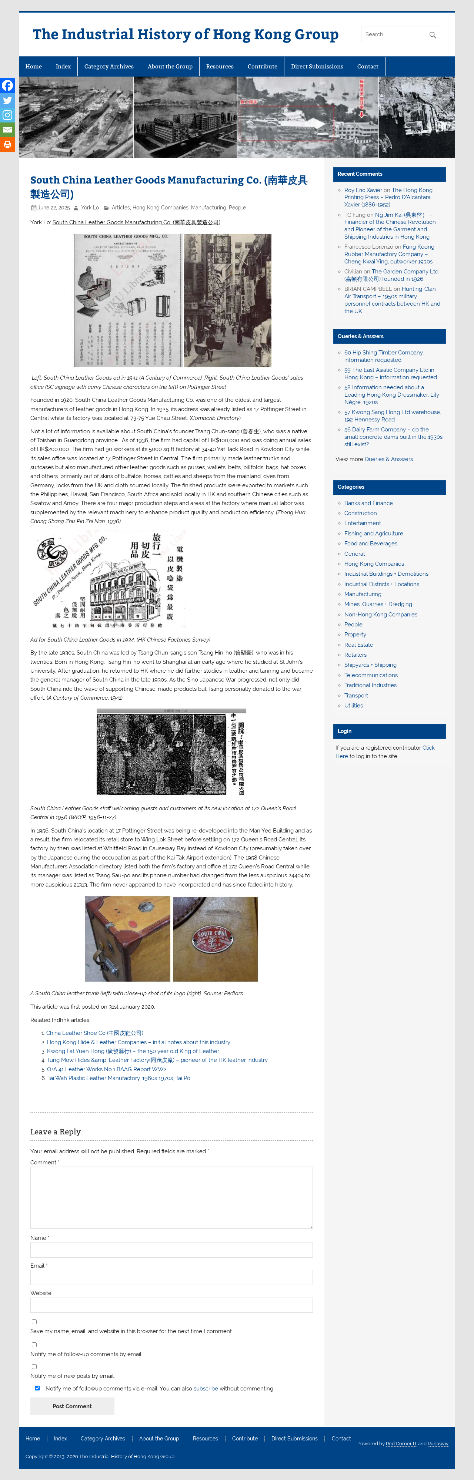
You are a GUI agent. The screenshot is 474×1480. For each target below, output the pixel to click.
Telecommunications (371, 675)
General (354, 554)
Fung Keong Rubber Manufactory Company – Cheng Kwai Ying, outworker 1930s (389, 254)
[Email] (7, 129)
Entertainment (362, 523)
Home (34, 66)
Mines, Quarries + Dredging (378, 604)
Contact (367, 66)
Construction (360, 513)
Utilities (353, 705)
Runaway (438, 1443)
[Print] (7, 144)
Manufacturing (208, 208)
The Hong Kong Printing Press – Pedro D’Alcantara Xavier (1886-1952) (388, 197)
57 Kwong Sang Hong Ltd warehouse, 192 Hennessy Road (392, 416)
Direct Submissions (317, 66)
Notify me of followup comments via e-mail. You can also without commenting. (159, 1388)
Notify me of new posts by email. (72, 1376)
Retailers (355, 655)
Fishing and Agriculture (373, 533)
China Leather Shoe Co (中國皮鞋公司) (94, 1033)
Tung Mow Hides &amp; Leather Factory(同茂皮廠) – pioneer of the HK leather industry (157, 1060)
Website (40, 1293)
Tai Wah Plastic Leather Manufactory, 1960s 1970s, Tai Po (118, 1078)
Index (63, 66)
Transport (356, 695)
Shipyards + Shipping (370, 665)
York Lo (90, 208)
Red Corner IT (401, 1443)
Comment (45, 1163)
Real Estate (358, 645)
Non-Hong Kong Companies (380, 614)
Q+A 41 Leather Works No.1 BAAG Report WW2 (107, 1069)
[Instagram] (7, 115)
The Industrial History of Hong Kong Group (186, 33)
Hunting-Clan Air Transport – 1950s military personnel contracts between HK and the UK (392, 300)
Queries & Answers (361, 336)
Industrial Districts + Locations (381, 584)
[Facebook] (7, 85)
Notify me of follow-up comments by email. (86, 1354)
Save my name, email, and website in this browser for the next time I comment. (131, 1331)
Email (39, 1266)
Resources (220, 66)
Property (355, 634)
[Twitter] (7, 100)
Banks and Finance (368, 503)
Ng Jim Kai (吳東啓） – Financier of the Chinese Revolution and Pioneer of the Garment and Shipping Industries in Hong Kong (390, 226)
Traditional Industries (370, 685)
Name (40, 1238)
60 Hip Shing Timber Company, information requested (384, 356)
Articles (121, 208)
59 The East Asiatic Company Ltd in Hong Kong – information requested (390, 374)
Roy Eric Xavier (363, 190)
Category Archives (109, 66)
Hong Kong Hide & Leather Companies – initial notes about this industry (138, 1042)
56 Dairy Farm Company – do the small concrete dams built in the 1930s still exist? (393, 437)
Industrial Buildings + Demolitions (386, 574)
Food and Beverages (370, 543)
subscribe (206, 1388)
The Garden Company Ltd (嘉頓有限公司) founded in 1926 (391, 275)
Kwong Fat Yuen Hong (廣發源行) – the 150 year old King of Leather (133, 1051)
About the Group (170, 66)
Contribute (262, 66)
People (237, 208)
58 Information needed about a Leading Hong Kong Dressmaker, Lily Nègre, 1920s (391, 395)
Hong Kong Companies (160, 208)
